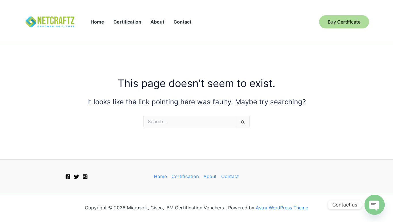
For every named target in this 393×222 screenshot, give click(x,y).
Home (97, 22)
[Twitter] (76, 176)
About (157, 22)
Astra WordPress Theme (282, 208)
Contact (182, 22)
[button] (344, 21)
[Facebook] (67, 176)
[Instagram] (85, 176)
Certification (127, 22)
